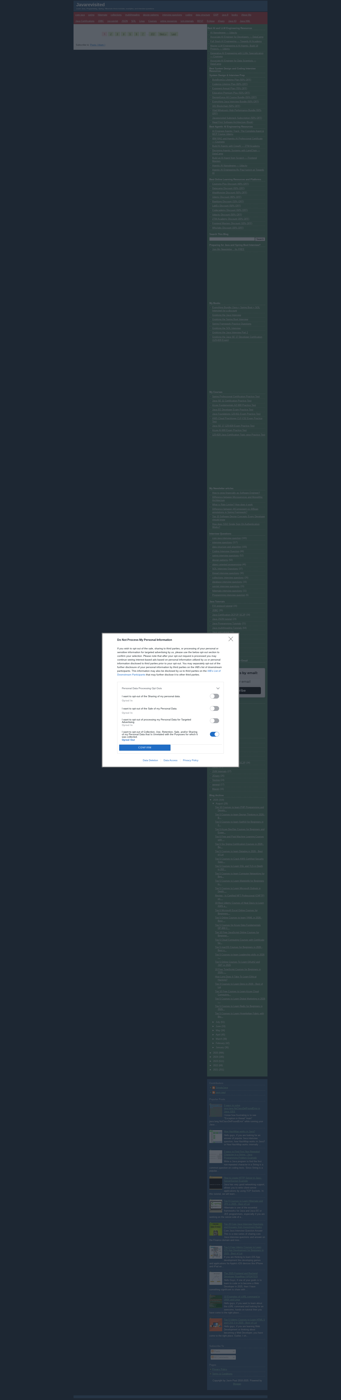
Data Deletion (150, 760)
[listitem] (170, 688)
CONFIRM (144, 747)
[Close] (232, 640)
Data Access (170, 760)
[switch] (214, 696)
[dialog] (170, 700)
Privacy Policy (190, 760)
